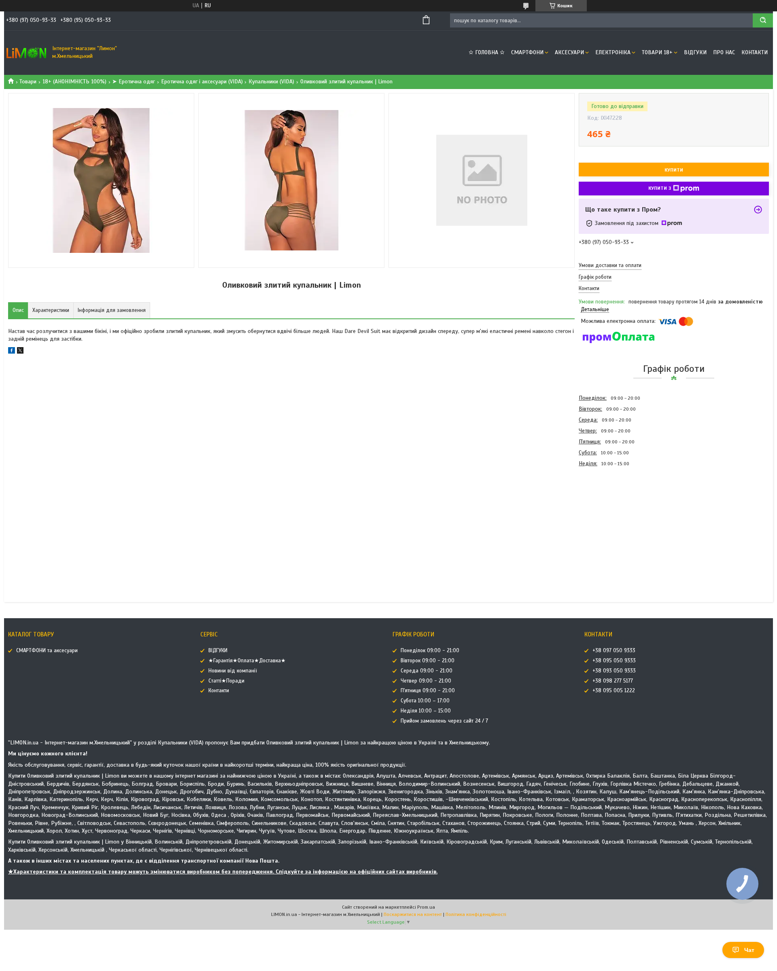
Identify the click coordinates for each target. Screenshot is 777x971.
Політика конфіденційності (476, 914)
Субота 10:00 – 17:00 (425, 701)
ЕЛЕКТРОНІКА (613, 52)
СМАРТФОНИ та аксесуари (47, 650)
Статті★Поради (226, 681)
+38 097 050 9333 (613, 650)
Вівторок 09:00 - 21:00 (427, 660)
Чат (749, 950)
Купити (673, 170)
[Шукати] (763, 20)
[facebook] (11, 351)
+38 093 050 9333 (614, 671)
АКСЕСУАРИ (569, 52)
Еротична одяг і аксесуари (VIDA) (202, 81)
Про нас (724, 52)
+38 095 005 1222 (613, 690)
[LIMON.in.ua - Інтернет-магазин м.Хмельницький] (26, 52)
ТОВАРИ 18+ (657, 52)
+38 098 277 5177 (612, 681)
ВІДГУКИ (695, 52)
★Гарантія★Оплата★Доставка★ (247, 660)
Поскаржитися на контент (413, 914)
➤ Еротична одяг (133, 81)
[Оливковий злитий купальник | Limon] (607, 512)
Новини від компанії (232, 671)
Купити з (659, 188)
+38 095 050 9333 (614, 660)
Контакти (754, 52)
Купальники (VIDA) (271, 81)
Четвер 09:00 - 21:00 (426, 681)
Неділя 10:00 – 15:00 (426, 711)
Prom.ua (426, 907)
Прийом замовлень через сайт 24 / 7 (444, 721)
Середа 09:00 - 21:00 (426, 671)
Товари (27, 81)
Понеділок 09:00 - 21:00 (430, 650)
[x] (20, 351)
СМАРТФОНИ (527, 52)
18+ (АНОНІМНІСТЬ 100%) (74, 81)
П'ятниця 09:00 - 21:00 (428, 690)
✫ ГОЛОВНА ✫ (487, 52)
